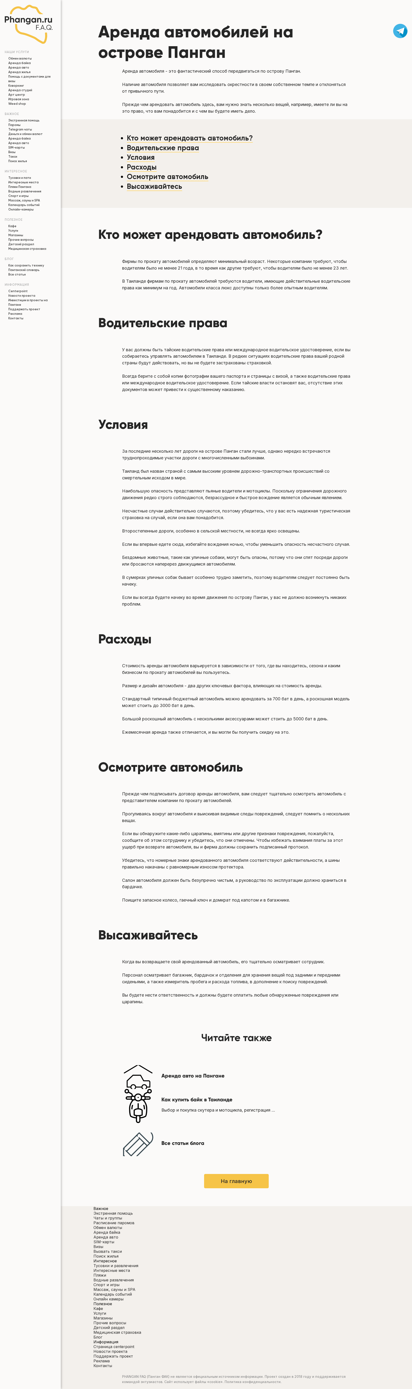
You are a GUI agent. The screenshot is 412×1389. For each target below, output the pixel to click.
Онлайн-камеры (21, 209)
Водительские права (163, 148)
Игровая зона (18, 99)
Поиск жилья (17, 161)
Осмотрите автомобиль (167, 176)
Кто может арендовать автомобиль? (190, 138)
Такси (12, 156)
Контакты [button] (15, 318)
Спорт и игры (18, 196)
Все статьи (17, 274)
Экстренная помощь (24, 120)
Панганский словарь (24, 270)
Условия (141, 157)
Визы (11, 152)
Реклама (15, 314)
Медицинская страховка (27, 249)
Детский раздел (21, 244)
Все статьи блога (182, 1143)
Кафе (12, 226)
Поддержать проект (24, 309)
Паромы (14, 125)
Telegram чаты (20, 129)
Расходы (142, 167)
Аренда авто (18, 67)
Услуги (13, 230)
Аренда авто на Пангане (193, 1076)
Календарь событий (24, 205)
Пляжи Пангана (19, 187)
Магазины (15, 235)
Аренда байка (19, 63)
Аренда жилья (19, 72)
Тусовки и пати (19, 178)
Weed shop (17, 103)
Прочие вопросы (21, 239)
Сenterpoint (18, 291)
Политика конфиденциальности (253, 1382)
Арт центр (16, 94)
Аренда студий (20, 90)
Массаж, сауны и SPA (24, 200)
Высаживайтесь (154, 186)
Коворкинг (16, 85)
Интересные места (23, 182)
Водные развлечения (24, 191)
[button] (236, 1365)
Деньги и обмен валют (25, 134)
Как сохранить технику (26, 265)
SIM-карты (16, 147)
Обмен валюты (20, 58)
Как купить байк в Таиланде (196, 1099)
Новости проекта (21, 295)
